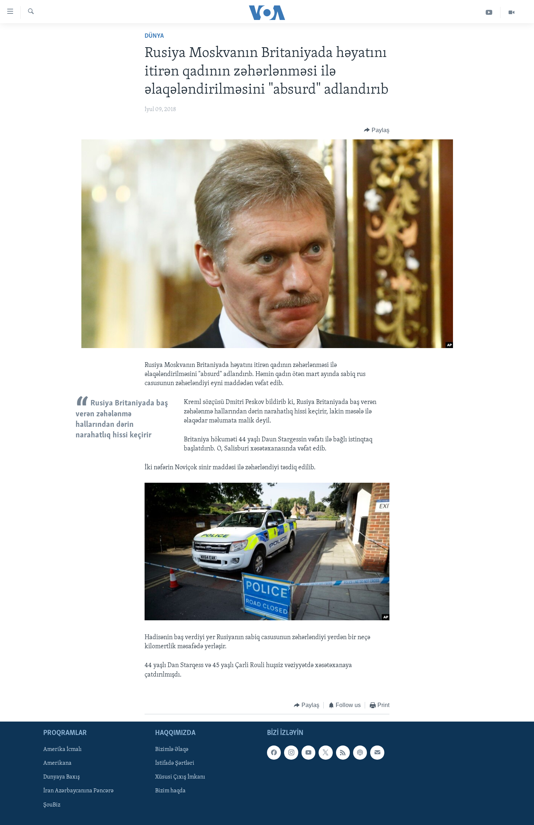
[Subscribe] (377, 753)
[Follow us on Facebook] (274, 753)
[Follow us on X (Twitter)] (325, 753)
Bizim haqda (170, 791)
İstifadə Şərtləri (174, 764)
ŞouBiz (51, 805)
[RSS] (343, 753)
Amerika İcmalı (62, 750)
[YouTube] (489, 12)
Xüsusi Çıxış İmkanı (180, 777)
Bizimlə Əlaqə (172, 750)
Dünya (154, 36)
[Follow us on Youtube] (308, 753)
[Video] (511, 12)
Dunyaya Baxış (61, 777)
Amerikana (57, 764)
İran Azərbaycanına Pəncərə (78, 791)
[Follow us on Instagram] (291, 753)
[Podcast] (360, 753)
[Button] (376, 130)
